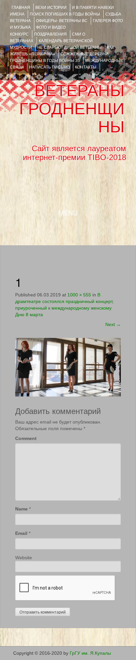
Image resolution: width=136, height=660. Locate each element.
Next (113, 324)
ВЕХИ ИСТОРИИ (51, 7)
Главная (21, 7)
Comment (26, 438)
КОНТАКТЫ (85, 67)
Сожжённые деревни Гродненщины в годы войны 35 (59, 57)
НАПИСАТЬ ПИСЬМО (49, 67)
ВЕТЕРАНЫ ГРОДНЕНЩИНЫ (71, 108)
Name (21, 508)
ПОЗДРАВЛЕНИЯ (50, 34)
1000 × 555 (79, 294)
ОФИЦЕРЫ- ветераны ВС (61, 20)
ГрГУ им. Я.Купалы (90, 653)
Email (21, 533)
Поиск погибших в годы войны (65, 14)
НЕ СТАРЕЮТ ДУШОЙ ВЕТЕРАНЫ (69, 47)
